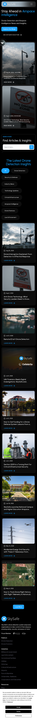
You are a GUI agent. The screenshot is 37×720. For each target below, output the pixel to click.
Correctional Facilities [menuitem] (8, 658)
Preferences (18, 715)
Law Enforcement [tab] (10, 217)
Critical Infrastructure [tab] (12, 197)
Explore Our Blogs (9, 29)
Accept (18, 707)
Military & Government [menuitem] (9, 652)
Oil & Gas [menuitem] (4, 664)
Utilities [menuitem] (3, 661)
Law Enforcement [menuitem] (7, 655)
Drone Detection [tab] (19, 171)
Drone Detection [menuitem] (7, 641)
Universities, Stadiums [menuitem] (8, 676)
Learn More (8, 260)
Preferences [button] (10, 702)
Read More (8, 82)
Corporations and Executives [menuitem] (11, 680)
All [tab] (5, 171)
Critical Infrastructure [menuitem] (8, 667)
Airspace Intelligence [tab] (11, 204)
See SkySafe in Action (11, 35)
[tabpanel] (18, 415)
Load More (18, 607)
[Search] (31, 147)
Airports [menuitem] (4, 670)
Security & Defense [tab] (11, 177)
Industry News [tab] (9, 184)
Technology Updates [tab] (11, 191)
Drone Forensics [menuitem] (6, 644)
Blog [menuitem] (2, 688)
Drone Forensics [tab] (10, 211)
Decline (18, 711)
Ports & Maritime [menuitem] (7, 673)
